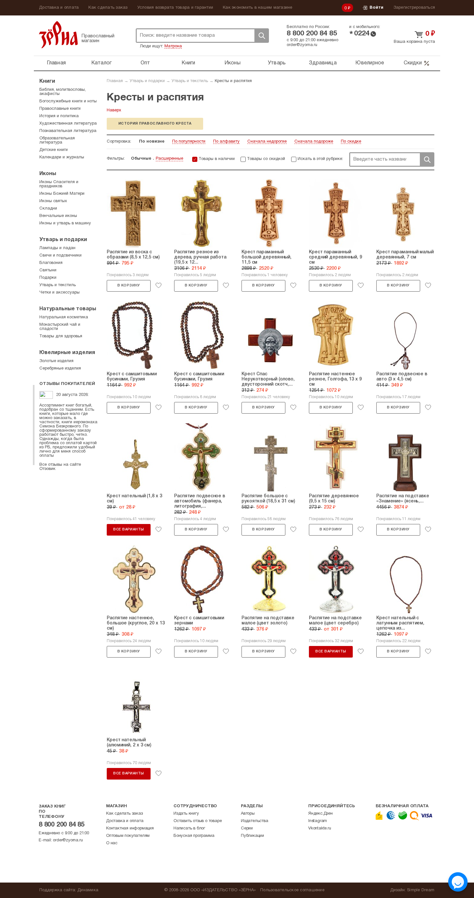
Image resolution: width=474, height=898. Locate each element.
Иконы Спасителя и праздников (58, 184)
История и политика (59, 116)
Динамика (87, 890)
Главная (56, 63)
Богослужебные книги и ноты (68, 101)
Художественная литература (68, 124)
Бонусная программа (193, 836)
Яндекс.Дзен (320, 814)
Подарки (47, 278)
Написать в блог (189, 828)
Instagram (317, 821)
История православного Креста (155, 123)
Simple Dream (420, 890)
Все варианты (128, 529)
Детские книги (53, 150)
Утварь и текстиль (190, 81)
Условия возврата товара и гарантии (175, 8)
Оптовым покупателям (128, 836)
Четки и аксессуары (59, 293)
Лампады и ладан (57, 248)
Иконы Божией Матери (61, 194)
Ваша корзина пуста (414, 42)
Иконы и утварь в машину (65, 223)
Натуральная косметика (63, 317)
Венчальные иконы (58, 216)
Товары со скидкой (266, 159)
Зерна (58, 34)
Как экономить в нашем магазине (257, 8)
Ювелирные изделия (67, 353)
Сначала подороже (313, 142)
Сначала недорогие (267, 142)
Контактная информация (130, 828)
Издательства (254, 821)
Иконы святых (53, 201)
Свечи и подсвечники (60, 255)
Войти (376, 8)
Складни (48, 208)
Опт (145, 63)
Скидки (413, 63)
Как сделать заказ (107, 8)
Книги (188, 63)
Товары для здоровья (60, 336)
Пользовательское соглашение (292, 890)
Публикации (252, 836)
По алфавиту (226, 142)
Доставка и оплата (59, 8)
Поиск (261, 35)
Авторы (248, 814)
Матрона (173, 46)
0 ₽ (347, 8)
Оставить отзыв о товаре (197, 821)
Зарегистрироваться (414, 8)
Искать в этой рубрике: (320, 159)
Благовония (51, 263)
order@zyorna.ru (302, 45)
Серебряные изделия (60, 368)
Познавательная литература (67, 131)
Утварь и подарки (147, 81)
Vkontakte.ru (319, 828)
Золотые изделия (56, 361)
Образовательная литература (57, 140)
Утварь (277, 63)
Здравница (323, 63)
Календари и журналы (61, 157)
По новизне (151, 142)
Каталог (101, 63)
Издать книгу (186, 814)
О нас (111, 843)
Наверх (114, 110)
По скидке (351, 142)
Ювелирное (369, 63)
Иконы (232, 63)
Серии (247, 828)
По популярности (188, 142)
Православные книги (60, 109)
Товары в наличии (217, 159)
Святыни (47, 270)
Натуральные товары (67, 309)
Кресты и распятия (233, 81)
